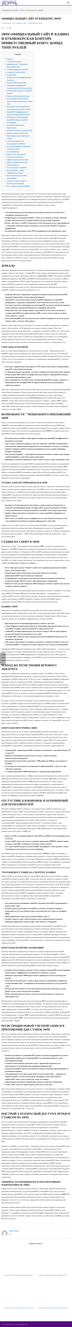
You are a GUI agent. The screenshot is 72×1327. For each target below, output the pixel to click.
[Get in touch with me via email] (10, 1234)
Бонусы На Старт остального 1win (19, 130)
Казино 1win (11, 75)
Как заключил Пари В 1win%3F (18, 186)
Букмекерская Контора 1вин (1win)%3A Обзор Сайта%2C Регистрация (17, 119)
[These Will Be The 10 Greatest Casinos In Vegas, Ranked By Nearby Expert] (19, 1293)
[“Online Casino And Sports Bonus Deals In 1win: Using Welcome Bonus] (19, 1260)
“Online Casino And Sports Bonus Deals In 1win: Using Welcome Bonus (19, 1275)
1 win (38, 290)
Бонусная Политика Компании (18, 96)
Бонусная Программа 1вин (17, 83)
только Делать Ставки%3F (17, 167)
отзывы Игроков (13, 152)
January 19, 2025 (21, 23)
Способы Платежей (14, 61)
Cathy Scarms (7, 23)
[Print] (11, 27)
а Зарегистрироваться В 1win (17, 69)
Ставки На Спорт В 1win (16, 72)
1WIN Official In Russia (35, 23)
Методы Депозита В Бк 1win (17, 133)
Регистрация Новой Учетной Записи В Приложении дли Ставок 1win (20, 101)
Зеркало (10, 59)
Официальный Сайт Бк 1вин (17, 160)
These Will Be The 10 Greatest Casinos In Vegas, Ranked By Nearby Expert (19, 1308)
